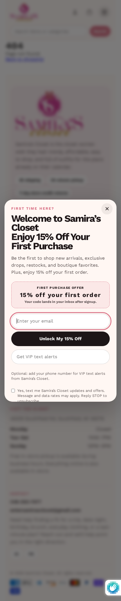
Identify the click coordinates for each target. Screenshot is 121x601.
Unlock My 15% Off (60, 338)
